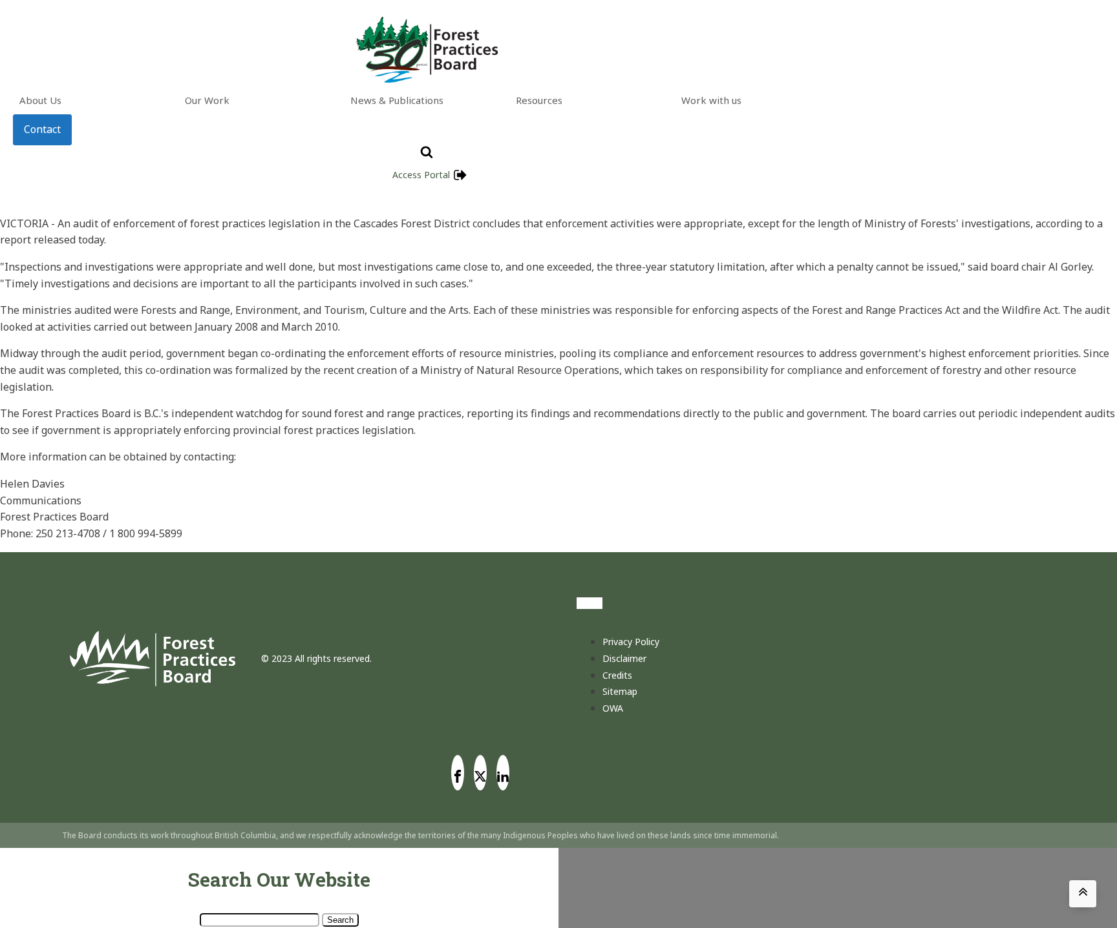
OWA (612, 708)
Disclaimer (624, 658)
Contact (42, 129)
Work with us (711, 100)
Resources (539, 100)
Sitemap (619, 691)
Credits (617, 675)
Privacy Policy (630, 641)
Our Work (207, 100)
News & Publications (396, 100)
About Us (40, 100)
